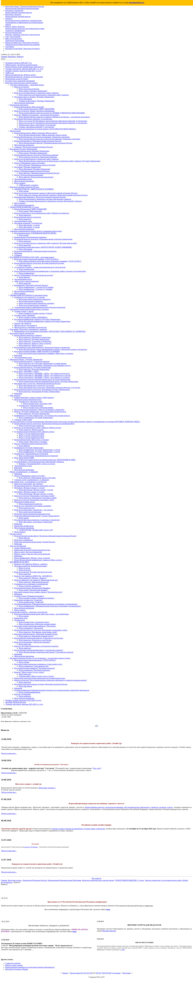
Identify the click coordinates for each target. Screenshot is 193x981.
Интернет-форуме (109, 931)
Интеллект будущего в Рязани (16, 969)
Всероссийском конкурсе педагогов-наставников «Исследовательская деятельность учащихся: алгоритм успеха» (129, 807)
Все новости (96, 878)
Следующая (115, 973)
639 (106, 973)
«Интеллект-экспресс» (47, 788)
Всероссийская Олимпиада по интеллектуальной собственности (30, 967)
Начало (65, 973)
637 (100, 973)
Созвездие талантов (12, 963)
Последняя (126, 973)
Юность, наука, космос (14, 965)
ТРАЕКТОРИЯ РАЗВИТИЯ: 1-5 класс (129, 880)
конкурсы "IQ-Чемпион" (31, 847)
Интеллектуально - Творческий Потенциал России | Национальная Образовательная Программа (44, 880)
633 (87, 973)
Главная (4, 56)
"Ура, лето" (96, 768)
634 (91, 973)
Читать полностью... (9, 753)
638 (103, 973)
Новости (20, 56)
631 (81, 973)
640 (109, 973)
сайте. (123, 949)
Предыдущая (75, 973)
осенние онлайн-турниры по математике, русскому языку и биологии (78, 829)
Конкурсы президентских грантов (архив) (98, 880)
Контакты (12, 56)
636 (97, 973)
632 (84, 973)
